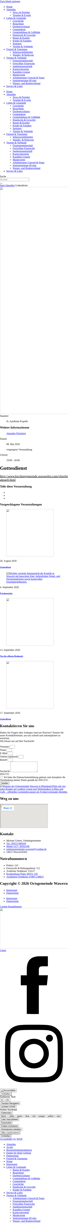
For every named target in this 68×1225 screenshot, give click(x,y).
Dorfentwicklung (21, 26)
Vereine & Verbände (23, 46)
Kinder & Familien (22, 40)
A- (2, 1100)
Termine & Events (22, 15)
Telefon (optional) (9, 756)
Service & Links (14, 86)
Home (9, 6)
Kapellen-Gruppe (21, 72)
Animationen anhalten (11, 1129)
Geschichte (18, 21)
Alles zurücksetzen (10, 1132)
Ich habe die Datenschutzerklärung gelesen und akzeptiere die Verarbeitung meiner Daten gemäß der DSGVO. (32, 778)
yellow (50, 1116)
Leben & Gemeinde (16, 18)
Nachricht (5, 771)
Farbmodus (6, 1113)
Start (2, 185)
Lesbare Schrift (8, 1106)
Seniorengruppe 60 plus (24, 80)
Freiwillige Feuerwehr (24, 63)
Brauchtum (18, 23)
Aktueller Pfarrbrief (16, 433)
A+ (7, 1100)
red (33, 1116)
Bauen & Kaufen (21, 38)
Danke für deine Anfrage (18, 1153)
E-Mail (4, 753)
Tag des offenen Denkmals (11, 656)
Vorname (5, 746)
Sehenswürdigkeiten (23, 52)
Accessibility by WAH (11, 1139)
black (3, 1116)
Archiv (9, 1147)
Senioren (17, 43)
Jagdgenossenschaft (22, 66)
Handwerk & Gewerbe (24, 35)
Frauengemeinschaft (23, 60)
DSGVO (4, 774)
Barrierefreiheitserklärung (19, 1150)
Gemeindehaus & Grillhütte (26, 32)
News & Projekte (21, 12)
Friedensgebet (6, 593)
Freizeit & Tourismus (16, 49)
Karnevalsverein (21, 69)
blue (27, 1116)
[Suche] (1, 183)
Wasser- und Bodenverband (26, 83)
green (19, 1116)
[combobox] (14, 179)
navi (58, 1116)
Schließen (5, 1094)
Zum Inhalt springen (10, 1)
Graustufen (6, 1123)
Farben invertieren (9, 1126)
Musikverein (19, 74)
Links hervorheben (9, 1119)
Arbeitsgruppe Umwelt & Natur (28, 77)
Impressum (11, 890)
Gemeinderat (19, 29)
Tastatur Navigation (10, 1103)
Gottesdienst (5, 567)
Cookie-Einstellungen (11, 906)
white (11, 1116)
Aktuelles (11, 9)
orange (41, 1116)
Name (3, 750)
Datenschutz (12, 893)
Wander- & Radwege (23, 55)
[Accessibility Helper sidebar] (8, 1090)
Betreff (4, 760)
